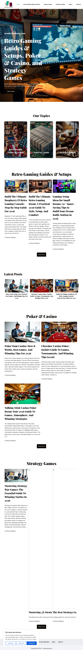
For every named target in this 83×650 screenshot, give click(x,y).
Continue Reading (10, 237)
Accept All (31, 643)
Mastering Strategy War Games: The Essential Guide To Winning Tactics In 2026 (16, 493)
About (70, 4)
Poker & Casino (48, 4)
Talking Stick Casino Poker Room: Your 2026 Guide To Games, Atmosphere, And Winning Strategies (66, 296)
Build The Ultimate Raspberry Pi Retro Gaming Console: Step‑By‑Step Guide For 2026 (16, 204)
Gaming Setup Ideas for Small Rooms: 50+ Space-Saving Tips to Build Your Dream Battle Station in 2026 (64, 207)
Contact (78, 4)
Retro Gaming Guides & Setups (31, 4)
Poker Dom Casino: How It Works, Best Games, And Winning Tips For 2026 (20, 349)
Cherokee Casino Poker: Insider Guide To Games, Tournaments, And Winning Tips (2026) (16, 296)
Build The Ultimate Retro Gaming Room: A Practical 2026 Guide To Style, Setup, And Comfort (39, 205)
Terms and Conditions (43, 642)
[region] (21, 638)
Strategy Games (60, 4)
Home (18, 4)
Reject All (21, 643)
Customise (10, 643)
